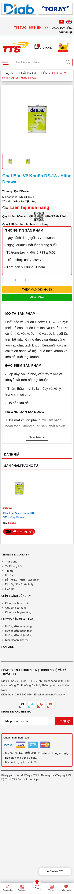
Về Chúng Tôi (13, 566)
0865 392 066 (23, 694)
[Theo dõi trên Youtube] (50, 704)
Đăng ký (64, 721)
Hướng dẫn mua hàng (18, 626)
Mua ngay (37, 297)
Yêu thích (66, 890)
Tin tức (9, 570)
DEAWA (8, 508)
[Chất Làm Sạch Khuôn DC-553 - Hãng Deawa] (19, 488)
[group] (37, 119)
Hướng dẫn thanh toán (18, 630)
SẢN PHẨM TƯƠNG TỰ (21, 465)
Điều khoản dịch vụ (16, 639)
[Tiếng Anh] (69, 21)
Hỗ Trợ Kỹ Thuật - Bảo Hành (22, 579)
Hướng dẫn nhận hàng (18, 635)
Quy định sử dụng (16, 607)
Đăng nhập (66, 32)
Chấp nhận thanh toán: (17, 737)
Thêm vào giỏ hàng (37, 289)
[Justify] (68, 62)
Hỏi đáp (9, 575)
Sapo (36, 779)
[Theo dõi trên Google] (41, 704)
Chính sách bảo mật (17, 603)
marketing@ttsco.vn (54, 694)
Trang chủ (11, 561)
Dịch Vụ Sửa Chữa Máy (19, 584)
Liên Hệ (9, 588)
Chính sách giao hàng (18, 612)
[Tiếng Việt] (61, 21)
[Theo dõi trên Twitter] (32, 704)
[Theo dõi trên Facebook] (22, 704)
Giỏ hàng (37, 888)
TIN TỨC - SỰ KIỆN (28, 27)
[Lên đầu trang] (68, 112)
